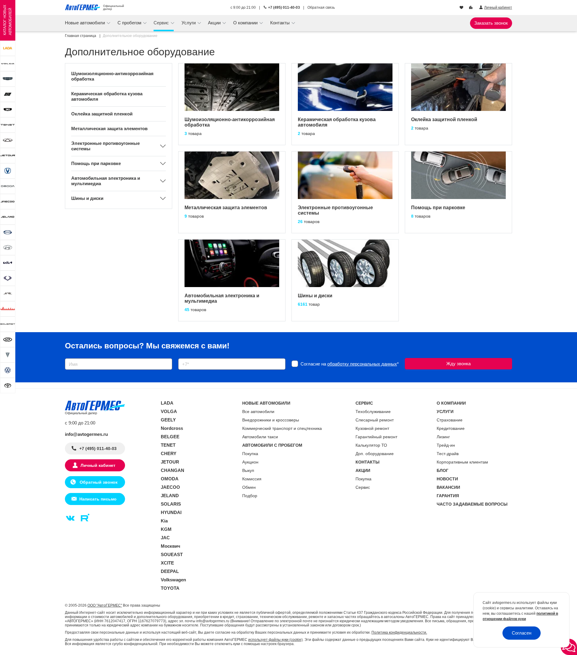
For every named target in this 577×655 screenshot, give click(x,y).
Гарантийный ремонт (376, 436)
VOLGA (169, 411)
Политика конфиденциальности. (399, 632)
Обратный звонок (98, 482)
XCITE (167, 562)
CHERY (168, 453)
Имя (68, 356)
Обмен (249, 487)
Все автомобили (258, 411)
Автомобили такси (260, 436)
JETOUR (170, 461)
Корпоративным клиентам (462, 462)
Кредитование (451, 428)
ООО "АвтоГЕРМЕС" (104, 605)
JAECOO (170, 487)
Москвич (170, 546)
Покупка (250, 453)
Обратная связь (321, 7)
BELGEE (170, 436)
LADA (167, 403)
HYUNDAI (171, 512)
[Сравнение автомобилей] (471, 8)
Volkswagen (173, 579)
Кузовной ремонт (372, 428)
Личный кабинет (98, 465)
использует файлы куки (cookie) (275, 640)
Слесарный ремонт (375, 420)
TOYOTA (170, 588)
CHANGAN (172, 470)
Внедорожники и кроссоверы (270, 420)
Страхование (450, 420)
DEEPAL (170, 571)
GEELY (168, 419)
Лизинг (443, 436)
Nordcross (172, 428)
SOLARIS (171, 504)
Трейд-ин (446, 445)
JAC (165, 537)
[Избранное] (462, 8)
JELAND (170, 495)
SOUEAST (172, 554)
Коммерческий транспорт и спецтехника (282, 428)
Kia (164, 520)
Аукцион (250, 462)
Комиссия (251, 478)
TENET (168, 445)
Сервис (363, 487)
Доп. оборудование (375, 453)
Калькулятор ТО (371, 445)
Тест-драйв (448, 453)
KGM (166, 529)
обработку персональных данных (362, 363)
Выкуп (248, 470)
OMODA (170, 478)
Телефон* (185, 356)
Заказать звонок (491, 23)
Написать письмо (98, 499)
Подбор (249, 495)
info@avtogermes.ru (86, 434)
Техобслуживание (373, 411)
